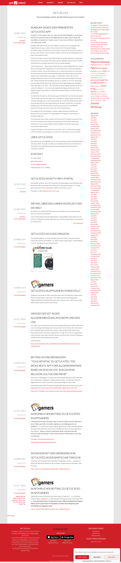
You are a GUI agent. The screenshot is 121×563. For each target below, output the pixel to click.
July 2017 (93, 250)
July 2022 (93, 164)
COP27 (108, 71)
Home (40, 2)
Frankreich (94, 77)
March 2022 (94, 173)
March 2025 (94, 124)
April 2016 (94, 262)
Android (107, 65)
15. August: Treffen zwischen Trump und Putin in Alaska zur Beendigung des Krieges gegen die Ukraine (25, 533)
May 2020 (94, 199)
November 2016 (96, 254)
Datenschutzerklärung (88, 560)
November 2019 (96, 207)
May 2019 (94, 220)
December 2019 (96, 205)
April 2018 (94, 241)
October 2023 (95, 133)
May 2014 (94, 299)
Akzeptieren (82, 557)
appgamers (15, 500)
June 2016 (94, 258)
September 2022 (96, 160)
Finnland (104, 75)
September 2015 (96, 277)
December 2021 (96, 179)
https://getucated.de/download (72, 391)
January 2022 (95, 177)
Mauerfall (99, 91)
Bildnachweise (96, 535)
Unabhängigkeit (102, 98)
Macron (93, 92)
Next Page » (11, 515)
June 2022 (94, 167)
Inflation (96, 86)
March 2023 (94, 147)
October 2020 (95, 190)
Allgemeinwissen (17, 498)
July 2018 (93, 237)
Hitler (106, 83)
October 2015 (95, 275)
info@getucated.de (40, 164)
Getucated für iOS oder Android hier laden (43, 442)
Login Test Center (96, 541)
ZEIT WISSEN (102, 100)
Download (16, 502)
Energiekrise (94, 75)
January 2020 (95, 203)
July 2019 (93, 216)
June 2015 (94, 284)
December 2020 (96, 186)
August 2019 (94, 213)
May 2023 (94, 143)
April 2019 (94, 222)
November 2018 (96, 233)
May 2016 (94, 260)
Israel (99, 86)
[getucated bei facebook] (101, 3)
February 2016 (95, 267)
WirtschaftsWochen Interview (40, 463)
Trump (97, 96)
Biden (106, 68)
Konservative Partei (100, 89)
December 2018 (96, 231)
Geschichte (99, 77)
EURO (100, 75)
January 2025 (95, 128)
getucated (22, 502)
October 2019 (95, 209)
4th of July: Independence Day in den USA (25, 540)
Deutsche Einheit (95, 73)
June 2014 (94, 297)
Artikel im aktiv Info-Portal (50, 191)
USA (108, 98)
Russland (93, 94)
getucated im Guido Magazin (50, 233)
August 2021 (94, 184)
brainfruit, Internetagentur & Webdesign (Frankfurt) (60, 560)
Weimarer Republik (95, 100)
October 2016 (95, 256)
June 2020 (94, 196)
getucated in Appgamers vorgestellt (56, 290)
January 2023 (95, 152)
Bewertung (22, 500)
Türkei (100, 96)
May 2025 (94, 120)
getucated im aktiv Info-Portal (52, 178)
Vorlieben (111, 557)
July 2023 (93, 139)
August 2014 (94, 292)
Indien (92, 86)
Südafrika (93, 96)
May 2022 (94, 169)
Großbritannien (98, 82)
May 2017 (94, 252)
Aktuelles (71, 2)
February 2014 (95, 305)
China (104, 71)
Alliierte (103, 64)
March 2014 (94, 303)
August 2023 (94, 137)
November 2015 (96, 273)
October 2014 (95, 288)
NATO (103, 92)
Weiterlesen (78, 223)
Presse (60, 2)
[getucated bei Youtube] (111, 3)
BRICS (100, 71)
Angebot (50, 2)
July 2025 (93, 118)
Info (81, 2)
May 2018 (94, 239)
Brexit (97, 71)
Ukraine (105, 96)
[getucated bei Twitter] (104, 3)
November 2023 (96, 130)
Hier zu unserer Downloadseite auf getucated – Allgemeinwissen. (50, 469)
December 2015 (96, 271)
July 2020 (93, 194)
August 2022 (94, 162)
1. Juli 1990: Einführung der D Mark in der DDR (25, 537)
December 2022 (96, 154)
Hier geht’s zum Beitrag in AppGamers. (42, 439)
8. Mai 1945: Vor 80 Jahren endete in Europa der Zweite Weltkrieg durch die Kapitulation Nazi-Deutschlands (25, 544)
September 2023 (96, 135)
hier (48, 302)
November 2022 (96, 156)
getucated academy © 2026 (60, 556)
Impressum (108, 560)
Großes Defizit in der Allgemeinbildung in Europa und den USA (55, 317)
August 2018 (94, 235)
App (24, 498)
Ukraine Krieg (95, 98)
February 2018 (95, 243)
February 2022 (95, 175)
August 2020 (94, 192)
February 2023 (95, 150)
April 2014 (94, 301)
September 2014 (96, 290)
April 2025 (94, 122)
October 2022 (95, 158)
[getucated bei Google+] (107, 3)
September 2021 (96, 182)
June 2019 (94, 218)
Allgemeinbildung (20, 496)
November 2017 (96, 245)
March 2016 (94, 265)
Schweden (98, 94)
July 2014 (93, 294)
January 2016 (95, 269)
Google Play (22, 504)
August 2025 (94, 115)
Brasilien (93, 71)
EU (98, 75)
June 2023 (94, 141)
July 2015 (93, 282)
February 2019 (95, 226)
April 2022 (94, 171)
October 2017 (95, 248)
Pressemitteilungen (20, 42)
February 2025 (95, 126)
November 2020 (96, 188)
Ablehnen (96, 557)
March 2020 (94, 201)
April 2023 (94, 145)
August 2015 (94, 280)
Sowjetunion (104, 94)
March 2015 (94, 286)
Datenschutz (96, 533)
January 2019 (95, 228)
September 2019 (96, 211)
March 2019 (94, 224)
